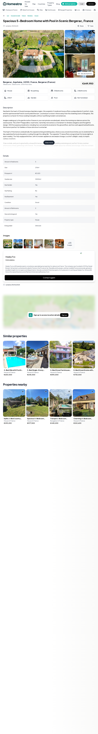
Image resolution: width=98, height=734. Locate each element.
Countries (41, 4)
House (36, 15)
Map (34, 4)
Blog (58, 4)
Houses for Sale (27, 4)
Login (82, 4)
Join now (91, 4)
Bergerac (30, 15)
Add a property (70, 4)
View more (49, 143)
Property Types (50, 4)
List (8, 15)
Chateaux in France (11, 10)
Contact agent (49, 278)
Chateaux (88, 10)
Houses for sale (15, 15)
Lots (78, 10)
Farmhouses (52, 10)
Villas (41, 10)
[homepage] (4, 15)
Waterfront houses (28, 10)
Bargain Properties (66, 10)
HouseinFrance (9, 372)
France (24, 15)
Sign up (64, 315)
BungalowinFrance (57, 421)
